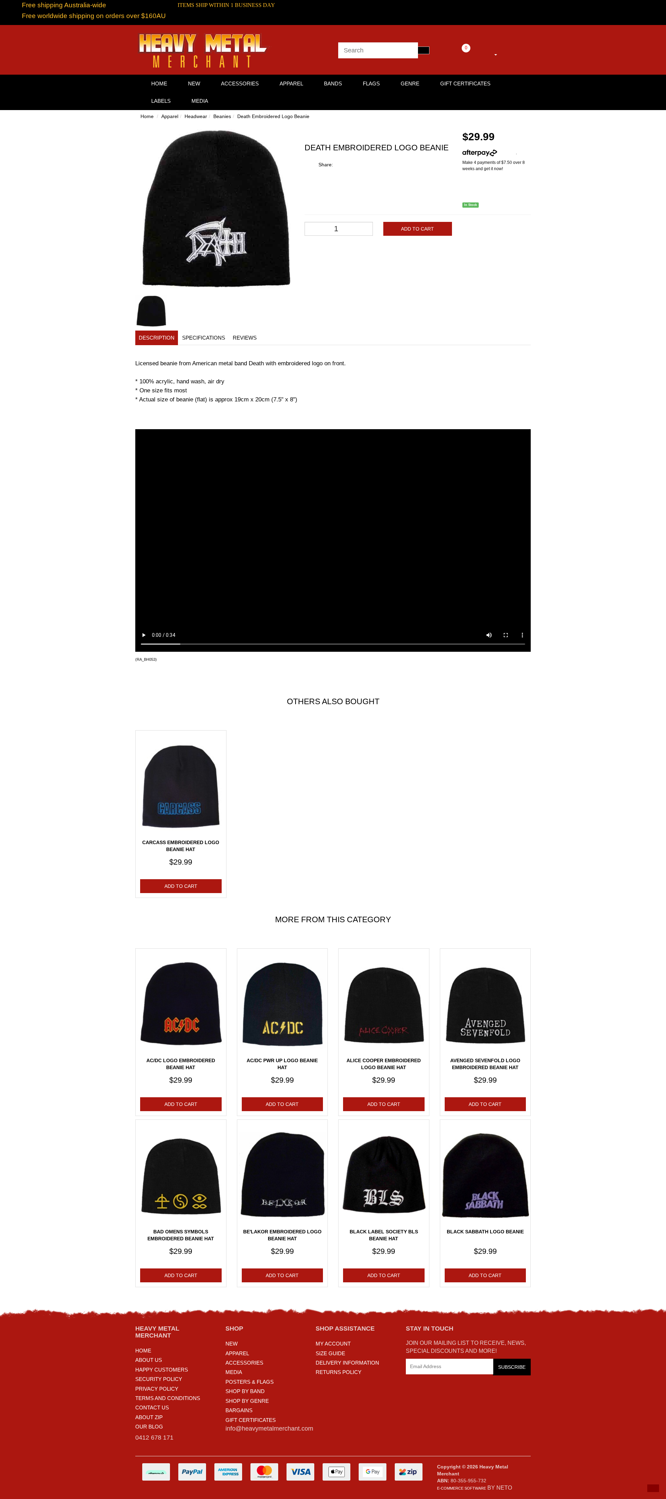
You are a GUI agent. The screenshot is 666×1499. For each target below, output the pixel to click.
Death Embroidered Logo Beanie (273, 116)
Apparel (291, 83)
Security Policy (158, 1379)
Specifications (203, 338)
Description (156, 338)
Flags (371, 83)
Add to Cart (417, 229)
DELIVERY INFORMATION (347, 1363)
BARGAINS (239, 1410)
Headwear (196, 116)
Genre (410, 83)
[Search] (423, 50)
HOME (159, 83)
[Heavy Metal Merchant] (204, 49)
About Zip (149, 1417)
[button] (653, 1488)
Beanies (222, 116)
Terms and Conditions (167, 1398)
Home (147, 116)
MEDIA (233, 1372)
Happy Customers (161, 1370)
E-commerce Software (461, 1488)
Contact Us (152, 1407)
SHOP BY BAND (245, 1391)
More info (506, 152)
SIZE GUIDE (330, 1353)
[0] (456, 53)
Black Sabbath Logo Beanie (485, 1231)
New (194, 83)
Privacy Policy (156, 1389)
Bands (333, 83)
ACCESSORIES (244, 1363)
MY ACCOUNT (333, 1344)
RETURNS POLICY (338, 1372)
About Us (148, 1360)
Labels (161, 101)
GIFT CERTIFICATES (250, 1420)
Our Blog (149, 1427)
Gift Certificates (465, 83)
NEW (231, 1344)
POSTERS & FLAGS (249, 1382)
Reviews (245, 338)
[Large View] (151, 311)
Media (199, 101)
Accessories (240, 83)
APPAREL (237, 1353)
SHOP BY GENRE (247, 1401)
